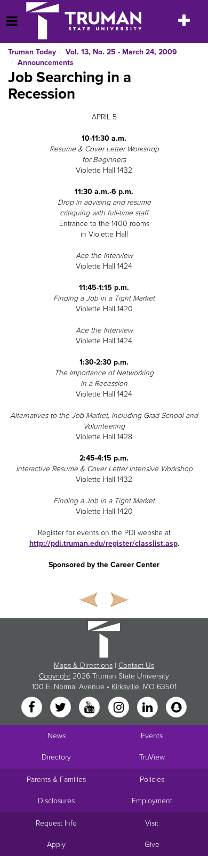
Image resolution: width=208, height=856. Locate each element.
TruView (152, 757)
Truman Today (32, 51)
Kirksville (125, 686)
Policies (152, 779)
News (56, 735)
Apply (56, 844)
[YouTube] (90, 708)
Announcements (46, 62)
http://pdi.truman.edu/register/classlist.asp (103, 543)
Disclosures (56, 800)
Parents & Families (56, 779)
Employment (152, 800)
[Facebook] (32, 708)
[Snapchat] (176, 708)
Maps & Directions (83, 665)
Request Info (56, 823)
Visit (151, 823)
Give (152, 844)
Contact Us (136, 665)
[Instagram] (119, 708)
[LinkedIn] (148, 708)
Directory (56, 757)
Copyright (54, 676)
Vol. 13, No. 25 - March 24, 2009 (121, 51)
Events (152, 735)
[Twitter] (61, 708)
